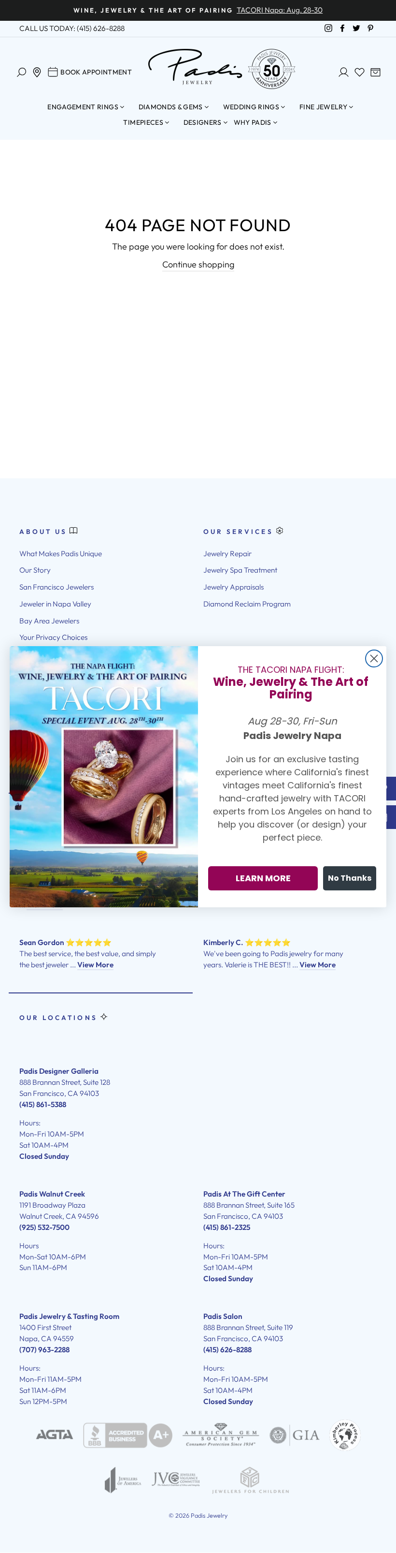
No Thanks (349, 878)
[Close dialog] (374, 658)
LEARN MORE (263, 878)
